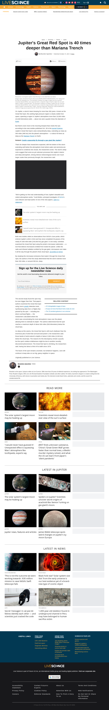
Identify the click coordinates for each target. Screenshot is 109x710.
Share (19, 61)
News (72, 54)
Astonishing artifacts (41, 648)
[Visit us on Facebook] (61, 3)
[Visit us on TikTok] (75, 3)
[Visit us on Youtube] (69, 3)
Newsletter (63, 61)
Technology (61, 7)
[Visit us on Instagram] (66, 3)
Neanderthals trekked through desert (63, 11)
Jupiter (65, 39)
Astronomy (50, 39)
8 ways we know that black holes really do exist (60, 309)
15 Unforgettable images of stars (55, 306)
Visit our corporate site (87, 671)
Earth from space (40, 643)
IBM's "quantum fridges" (40, 11)
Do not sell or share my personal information (87, 696)
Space (54, 7)
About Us (60, 685)
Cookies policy (40, 690)
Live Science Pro (83, 11)
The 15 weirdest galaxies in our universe (58, 311)
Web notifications (85, 690)
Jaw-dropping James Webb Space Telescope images (62, 642)
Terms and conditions (87, 685)
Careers (15, 694)
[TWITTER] (19, 366)
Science (35, 7)
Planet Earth (45, 7)
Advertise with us (63, 690)
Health (28, 7)
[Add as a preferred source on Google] (54, 677)
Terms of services (37, 286)
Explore (70, 7)
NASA (61, 197)
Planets (58, 39)
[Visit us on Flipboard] (72, 3)
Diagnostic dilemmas (41, 645)
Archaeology (20, 7)
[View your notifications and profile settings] (100, 2)
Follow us (54, 61)
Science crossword (99, 11)
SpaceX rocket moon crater (20, 11)
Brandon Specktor (46, 54)
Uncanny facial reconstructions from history (61, 656)
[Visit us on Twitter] (64, 3)
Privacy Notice (20, 287)
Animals (10, 7)
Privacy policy (18, 690)
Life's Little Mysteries (41, 640)
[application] (40, 174)
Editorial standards (42, 694)
